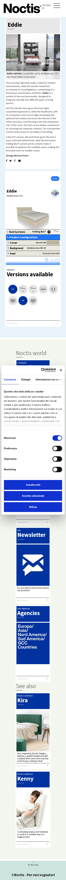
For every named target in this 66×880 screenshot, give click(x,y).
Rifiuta (33, 507)
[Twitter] (10, 160)
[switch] (57, 448)
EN (48, 5)
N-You (55, 178)
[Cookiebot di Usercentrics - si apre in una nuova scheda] (42, 370)
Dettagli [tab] (25, 379)
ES (43, 8)
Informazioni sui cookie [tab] (49, 379)
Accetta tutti (33, 484)
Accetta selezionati (33, 495)
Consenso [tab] (10, 379)
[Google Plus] (15, 160)
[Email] (19, 160)
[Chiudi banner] (61, 370)
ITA (43, 5)
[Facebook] (6, 160)
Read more (12, 323)
